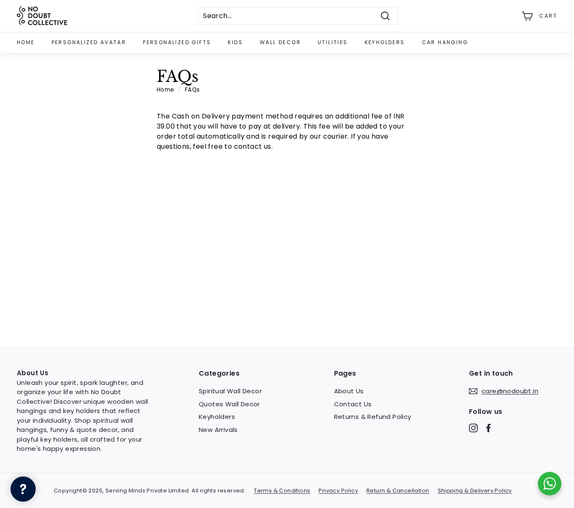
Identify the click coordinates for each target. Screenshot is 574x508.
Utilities (333, 42)
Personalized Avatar (89, 42)
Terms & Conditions (282, 491)
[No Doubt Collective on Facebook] (488, 428)
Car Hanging (445, 42)
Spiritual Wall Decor (230, 391)
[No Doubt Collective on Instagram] (473, 428)
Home (26, 42)
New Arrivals (218, 429)
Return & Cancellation (397, 491)
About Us (349, 391)
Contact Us (353, 404)
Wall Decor (280, 42)
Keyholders (385, 42)
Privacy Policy (338, 491)
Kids (235, 42)
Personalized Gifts (177, 42)
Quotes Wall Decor (229, 404)
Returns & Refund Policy (372, 416)
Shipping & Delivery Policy (475, 491)
